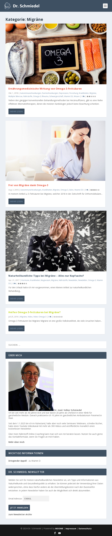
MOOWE (59, 528)
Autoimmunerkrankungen (30, 93)
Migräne (93, 93)
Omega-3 (37, 96)
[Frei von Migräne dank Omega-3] (55, 151)
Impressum (70, 528)
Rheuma (45, 96)
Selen (71, 190)
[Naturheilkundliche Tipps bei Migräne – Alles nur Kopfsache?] (56, 241)
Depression (64, 93)
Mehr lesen (16, 111)
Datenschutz (85, 528)
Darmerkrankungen (50, 93)
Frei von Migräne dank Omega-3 (28, 185)
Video (30, 316)
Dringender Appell (17, 460)
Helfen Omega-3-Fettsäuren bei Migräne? (34, 312)
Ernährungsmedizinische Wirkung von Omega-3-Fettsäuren (45, 88)
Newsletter (73, 280)
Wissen (77, 96)
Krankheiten (84, 93)
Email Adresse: (15, 498)
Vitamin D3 (68, 96)
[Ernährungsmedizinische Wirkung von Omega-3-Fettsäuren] (56, 54)
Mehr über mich (16, 442)
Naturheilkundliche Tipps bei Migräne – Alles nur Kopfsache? (46, 275)
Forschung (73, 93)
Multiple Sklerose (15, 96)
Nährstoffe (27, 96)
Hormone (25, 280)
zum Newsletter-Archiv (20, 514)
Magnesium (45, 280)
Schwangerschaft (56, 96)
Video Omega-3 (39, 316)
